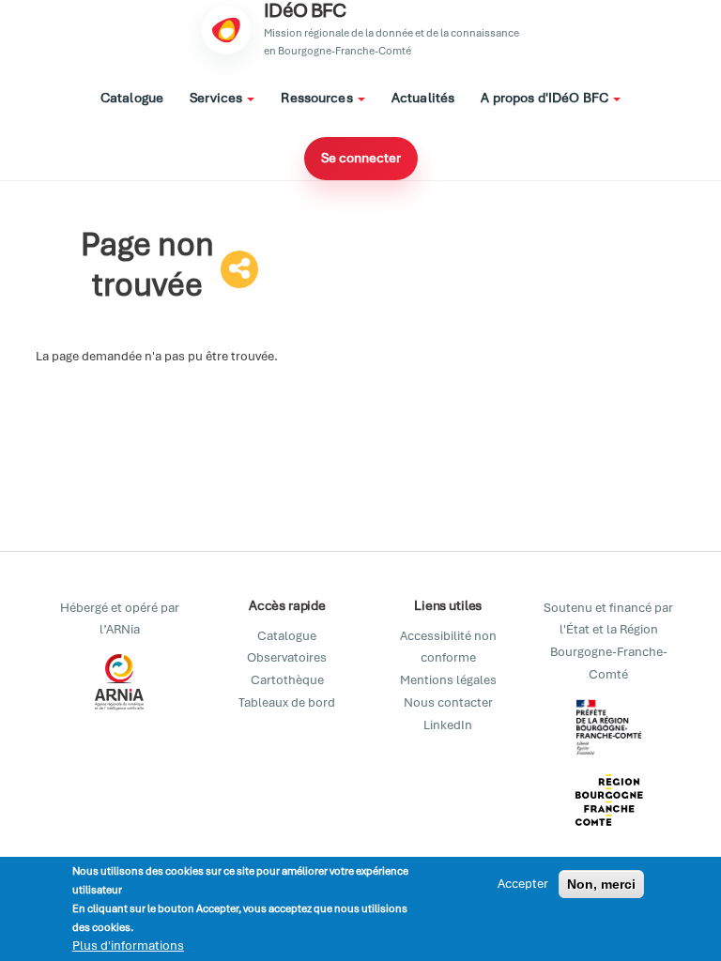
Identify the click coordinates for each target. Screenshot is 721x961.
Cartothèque (287, 680)
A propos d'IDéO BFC (546, 97)
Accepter (523, 884)
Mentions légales (448, 680)
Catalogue (131, 97)
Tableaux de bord (286, 702)
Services (217, 97)
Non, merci (601, 884)
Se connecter (361, 157)
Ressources (318, 97)
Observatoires (287, 657)
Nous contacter (448, 702)
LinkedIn (447, 725)
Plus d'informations (128, 945)
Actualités (422, 97)
